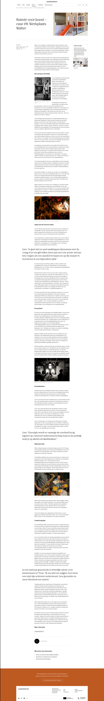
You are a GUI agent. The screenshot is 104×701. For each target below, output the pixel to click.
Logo (64, 689)
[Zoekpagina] (83, 5)
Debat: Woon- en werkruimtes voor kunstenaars (46, 656)
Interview (18, 44)
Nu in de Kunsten (19, 7)
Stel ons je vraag (48, 4)
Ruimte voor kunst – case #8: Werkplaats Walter (34, 7)
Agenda (28, 4)
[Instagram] (21, 698)
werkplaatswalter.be (39, 631)
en (80, 4)
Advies (18, 4)
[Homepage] (52, 1)
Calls (23, 4)
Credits (76, 689)
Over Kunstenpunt (55, 688)
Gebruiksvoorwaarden (78, 690)
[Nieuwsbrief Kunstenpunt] (18, 698)
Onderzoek (40, 4)
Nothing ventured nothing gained (43, 659)
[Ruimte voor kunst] (80, 62)
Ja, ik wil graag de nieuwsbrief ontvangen (52, 680)
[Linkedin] (24, 698)
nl (78, 4)
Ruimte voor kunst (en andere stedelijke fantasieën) (47, 654)
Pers (64, 690)
